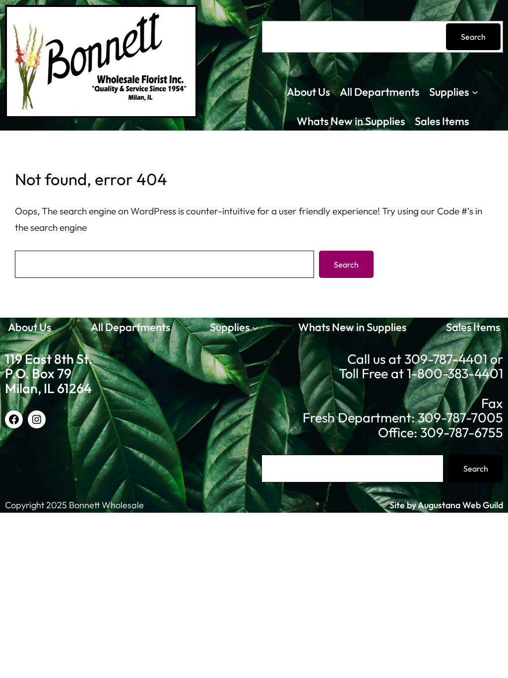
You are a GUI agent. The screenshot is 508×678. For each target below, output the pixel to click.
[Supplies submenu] (475, 92)
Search (473, 37)
